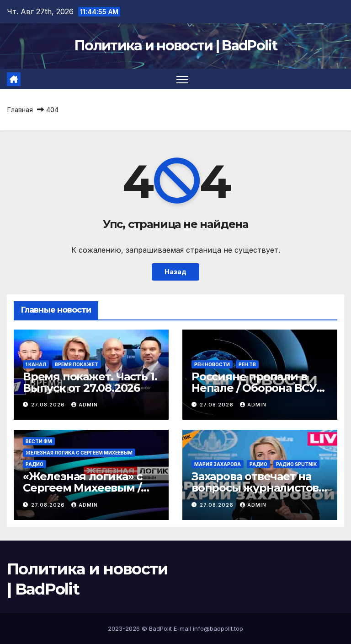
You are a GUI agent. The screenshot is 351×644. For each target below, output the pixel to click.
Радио (34, 464)
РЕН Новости (212, 364)
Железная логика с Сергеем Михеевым (79, 452)
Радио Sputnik (296, 464)
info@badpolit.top (218, 628)
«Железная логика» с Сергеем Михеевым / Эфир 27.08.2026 (82, 488)
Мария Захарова (217, 464)
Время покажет (76, 364)
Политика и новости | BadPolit (175, 45)
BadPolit (160, 628)
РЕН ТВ (247, 364)
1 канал (36, 364)
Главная (20, 109)
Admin (88, 404)
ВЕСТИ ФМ (39, 441)
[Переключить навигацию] (182, 79)
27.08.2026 (49, 404)
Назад (175, 272)
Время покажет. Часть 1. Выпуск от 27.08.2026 (90, 382)
